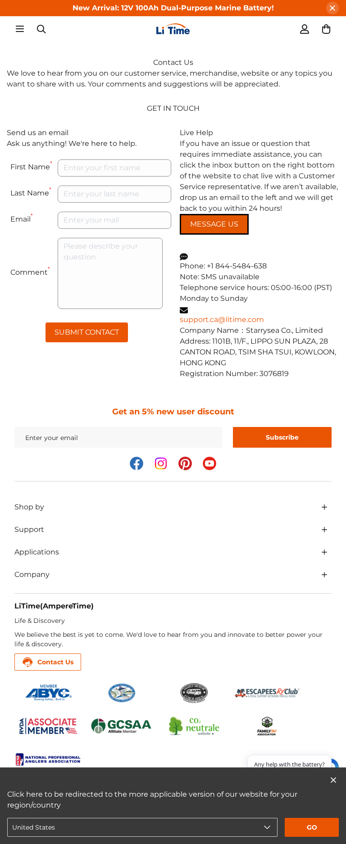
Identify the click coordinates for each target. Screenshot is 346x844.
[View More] (324, 507)
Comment (30, 271)
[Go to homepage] (173, 28)
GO (312, 827)
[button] (326, 28)
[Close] (332, 8)
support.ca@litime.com (222, 319)
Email (21, 217)
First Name (31, 165)
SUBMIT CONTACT (87, 332)
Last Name (30, 191)
